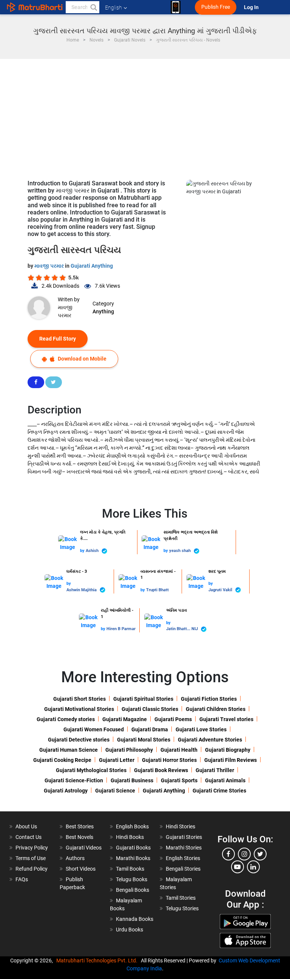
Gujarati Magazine (124, 719)
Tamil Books (130, 869)
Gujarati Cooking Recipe (62, 760)
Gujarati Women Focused (93, 729)
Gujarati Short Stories (79, 699)
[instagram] (244, 854)
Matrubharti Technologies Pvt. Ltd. (98, 960)
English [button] (113, 8)
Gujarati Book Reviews (161, 770)
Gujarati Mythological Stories (91, 770)
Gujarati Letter (116, 760)
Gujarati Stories (184, 837)
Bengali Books (132, 890)
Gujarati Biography (227, 750)
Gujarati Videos (84, 848)
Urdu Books (129, 930)
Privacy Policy (31, 848)
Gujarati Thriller (215, 770)
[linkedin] (253, 866)
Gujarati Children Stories (215, 709)
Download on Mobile (81, 359)
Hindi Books (130, 837)
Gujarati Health (178, 750)
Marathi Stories (184, 848)
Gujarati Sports (179, 780)
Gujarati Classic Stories (150, 709)
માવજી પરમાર (49, 266)
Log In (252, 7)
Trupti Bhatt (157, 589)
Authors (75, 858)
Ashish (93, 550)
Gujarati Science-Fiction (74, 780)
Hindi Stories (180, 826)
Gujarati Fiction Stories (209, 699)
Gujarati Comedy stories (66, 719)
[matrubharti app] (175, 7)
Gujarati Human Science (68, 750)
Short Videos (81, 869)
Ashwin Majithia (82, 589)
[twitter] (260, 854)
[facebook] (228, 854)
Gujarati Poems (173, 719)
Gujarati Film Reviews (230, 760)
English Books (132, 826)
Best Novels (79, 837)
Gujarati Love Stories (201, 729)
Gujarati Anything (92, 266)
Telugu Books (131, 879)
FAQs (21, 879)
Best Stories (80, 826)
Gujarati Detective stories (79, 740)
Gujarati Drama (149, 729)
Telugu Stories (182, 908)
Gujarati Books (133, 848)
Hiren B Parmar (121, 628)
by (83, 550)
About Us (26, 826)
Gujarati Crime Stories (219, 791)
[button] (93, 7)
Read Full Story (57, 339)
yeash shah (180, 550)
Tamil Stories (181, 898)
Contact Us (28, 837)
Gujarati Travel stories (226, 719)
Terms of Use (30, 858)
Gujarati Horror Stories (169, 760)
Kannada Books (134, 919)
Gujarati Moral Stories (143, 740)
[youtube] (237, 866)
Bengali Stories (183, 869)
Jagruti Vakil (220, 589)
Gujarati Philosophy (129, 750)
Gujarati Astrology (66, 791)
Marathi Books (133, 858)
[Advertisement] (145, 115)
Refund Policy (31, 869)
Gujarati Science (115, 791)
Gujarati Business (132, 780)
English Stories (183, 858)
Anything (103, 311)
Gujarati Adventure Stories (210, 740)
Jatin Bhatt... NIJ (182, 628)
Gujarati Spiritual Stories (143, 699)
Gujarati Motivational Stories (79, 709)
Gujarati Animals (225, 780)
